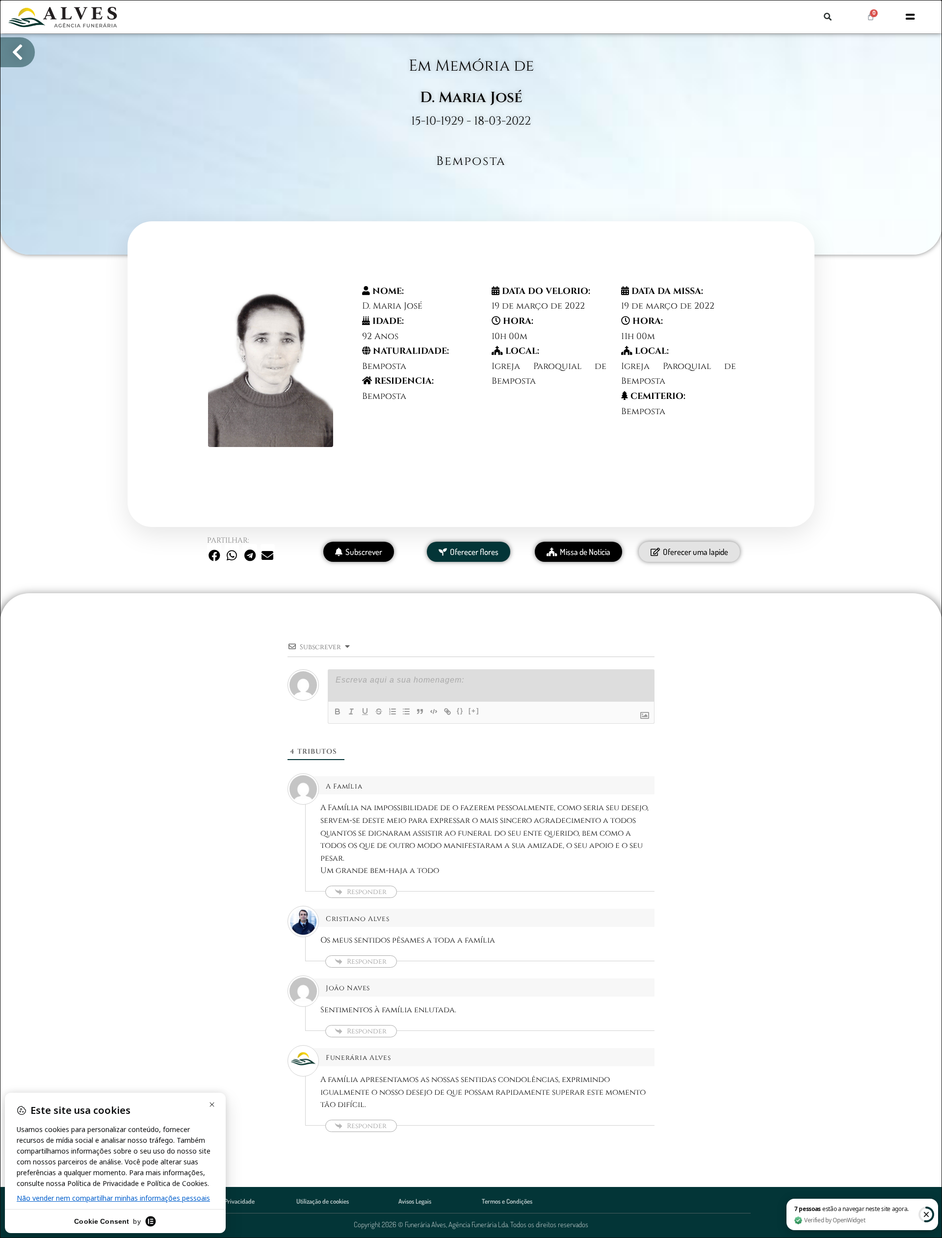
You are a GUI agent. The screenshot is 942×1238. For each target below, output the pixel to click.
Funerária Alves (358, 1057)
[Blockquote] (420, 711)
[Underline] (365, 711)
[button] (827, 16)
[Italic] (351, 711)
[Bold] (337, 711)
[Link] (447, 711)
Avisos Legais (414, 1201)
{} (460, 710)
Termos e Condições (507, 1201)
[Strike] (379, 711)
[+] (474, 710)
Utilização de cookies (322, 1201)
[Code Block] (434, 711)
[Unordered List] (406, 711)
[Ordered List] (392, 711)
